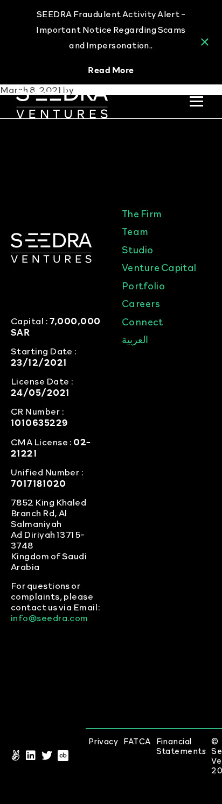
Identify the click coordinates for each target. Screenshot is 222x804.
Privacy (103, 741)
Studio (138, 249)
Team (135, 231)
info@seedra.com (49, 617)
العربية (135, 339)
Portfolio (143, 285)
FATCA (136, 741)
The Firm (142, 213)
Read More (111, 69)
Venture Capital (159, 267)
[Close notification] (204, 41)
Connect (142, 321)
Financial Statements (181, 746)
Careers (141, 303)
